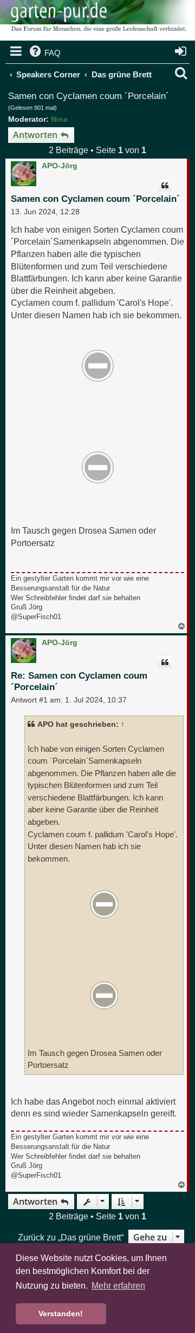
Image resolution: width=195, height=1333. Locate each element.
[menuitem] (44, 53)
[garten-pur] (97, 21)
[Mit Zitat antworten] (165, 186)
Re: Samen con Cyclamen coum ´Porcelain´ (79, 681)
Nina (59, 119)
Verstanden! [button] (60, 1313)
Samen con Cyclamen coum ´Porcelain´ (88, 96)
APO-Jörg (59, 165)
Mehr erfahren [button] (118, 1285)
